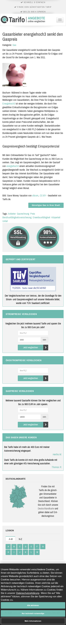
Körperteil (55, 217)
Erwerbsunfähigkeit (41, 217)
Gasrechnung (23, 213)
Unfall (5, 221)
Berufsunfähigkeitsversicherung (17, 217)
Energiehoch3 (8, 103)
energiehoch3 (12, 166)
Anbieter (12, 213)
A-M (11, 539)
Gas (14, 44)
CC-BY (43, 195)
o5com (35, 195)
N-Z (20, 539)
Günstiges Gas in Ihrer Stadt (46, 205)
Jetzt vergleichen (30, 347)
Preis (32, 213)
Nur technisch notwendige (33, 613)
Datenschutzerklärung (27, 593)
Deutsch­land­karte (46, 508)
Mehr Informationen (33, 621)
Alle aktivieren (33, 605)
